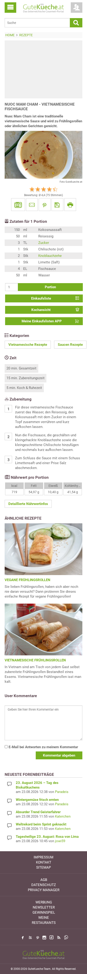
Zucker (43, 243)
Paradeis (61, 792)
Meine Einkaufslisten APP (42, 321)
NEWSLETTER (44, 907)
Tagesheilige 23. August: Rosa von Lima (47, 837)
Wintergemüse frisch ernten (37, 800)
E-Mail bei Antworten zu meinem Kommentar (43, 747)
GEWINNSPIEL (43, 912)
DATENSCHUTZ (43, 885)
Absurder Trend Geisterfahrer (38, 812)
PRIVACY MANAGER (43, 890)
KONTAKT (43, 862)
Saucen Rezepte (70, 345)
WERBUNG (43, 902)
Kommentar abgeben (59, 755)
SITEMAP (43, 867)
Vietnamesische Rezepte (27, 345)
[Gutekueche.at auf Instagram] (44, 937)
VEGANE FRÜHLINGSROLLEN (27, 580)
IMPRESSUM (43, 857)
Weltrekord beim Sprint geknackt (41, 824)
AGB (43, 880)
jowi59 (60, 841)
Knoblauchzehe (50, 256)
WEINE (43, 918)
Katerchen (63, 816)
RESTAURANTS (44, 923)
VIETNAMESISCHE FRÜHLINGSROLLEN (35, 660)
